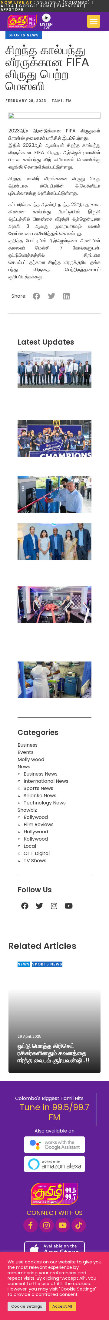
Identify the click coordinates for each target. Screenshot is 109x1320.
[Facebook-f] (30, 1225)
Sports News (23, 35)
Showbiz (27, 810)
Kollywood (36, 838)
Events (26, 752)
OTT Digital (37, 853)
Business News (41, 773)
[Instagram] (54, 906)
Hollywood (36, 831)
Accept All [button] (62, 1306)
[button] (93, 21)
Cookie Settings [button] (26, 1306)
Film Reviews (39, 824)
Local (30, 846)
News (24, 766)
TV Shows (35, 860)
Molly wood (31, 759)
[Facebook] (25, 906)
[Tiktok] (78, 1225)
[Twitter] (39, 906)
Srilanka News (40, 795)
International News (46, 781)
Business (28, 745)
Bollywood (36, 817)
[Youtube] (68, 906)
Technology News (45, 802)
